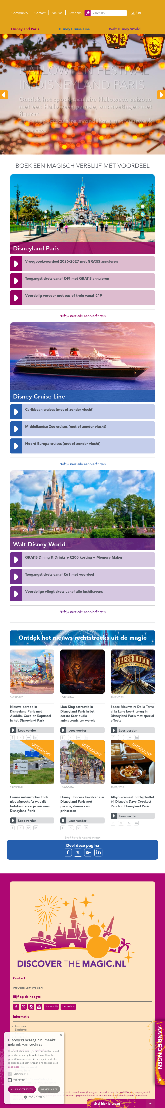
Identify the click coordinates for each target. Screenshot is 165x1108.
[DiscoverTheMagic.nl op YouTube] (39, 1007)
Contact (39, 13)
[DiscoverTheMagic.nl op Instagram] (31, 1007)
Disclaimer (21, 1030)
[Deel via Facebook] (12, 737)
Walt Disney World (124, 29)
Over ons (75, 13)
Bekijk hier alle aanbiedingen (83, 316)
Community (19, 13)
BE (140, 13)
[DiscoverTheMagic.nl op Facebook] (16, 1007)
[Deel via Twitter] (20, 737)
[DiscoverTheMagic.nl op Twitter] (24, 1007)
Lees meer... (21, 130)
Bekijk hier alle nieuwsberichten (82, 838)
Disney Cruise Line (74, 29)
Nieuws (57, 13)
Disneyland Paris (25, 29)
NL (133, 13)
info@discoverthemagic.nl (28, 988)
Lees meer (13, 1066)
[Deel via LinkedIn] (35, 737)
